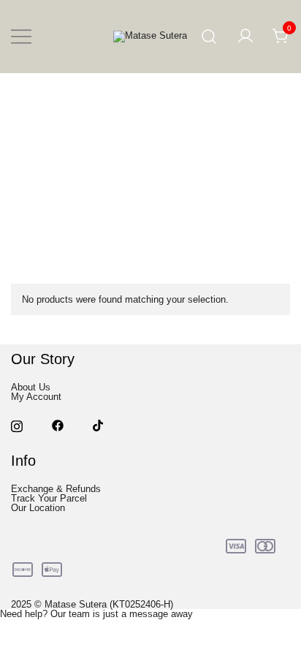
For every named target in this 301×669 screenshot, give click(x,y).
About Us (30, 387)
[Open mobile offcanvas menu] (21, 36)
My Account (36, 396)
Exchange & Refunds (56, 488)
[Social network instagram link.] (17, 424)
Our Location (38, 507)
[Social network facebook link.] (58, 424)
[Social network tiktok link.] (98, 424)
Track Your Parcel (49, 498)
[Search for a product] (209, 37)
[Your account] (245, 36)
